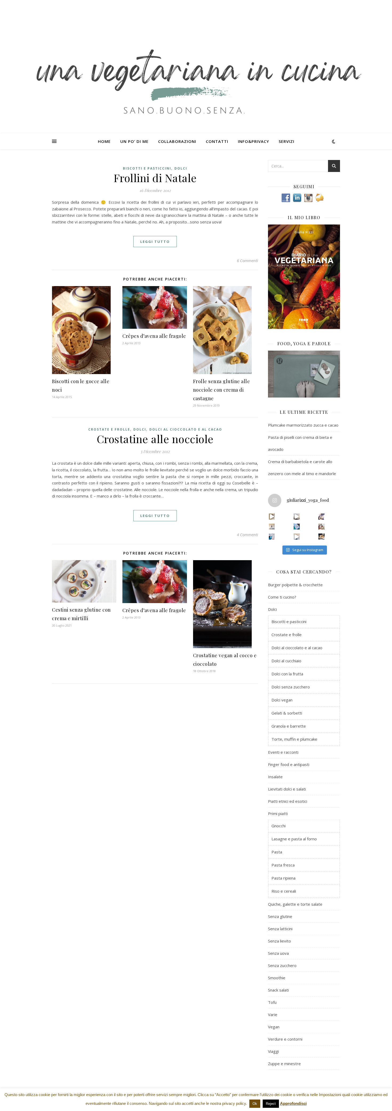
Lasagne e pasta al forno (294, 838)
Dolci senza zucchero (290, 686)
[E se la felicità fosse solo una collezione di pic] (297, 527)
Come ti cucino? (282, 597)
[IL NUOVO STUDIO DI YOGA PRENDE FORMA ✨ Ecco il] (272, 517)
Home (104, 141)
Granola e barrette (288, 726)
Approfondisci (293, 1103)
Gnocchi (278, 825)
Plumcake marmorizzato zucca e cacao (303, 425)
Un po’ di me (134, 141)
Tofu (272, 1002)
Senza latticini (280, 928)
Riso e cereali (283, 891)
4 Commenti (247, 534)
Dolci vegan (282, 700)
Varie (272, 1014)
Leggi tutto (155, 241)
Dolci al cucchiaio (286, 660)
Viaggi (273, 1051)
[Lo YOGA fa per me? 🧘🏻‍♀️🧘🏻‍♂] (297, 517)
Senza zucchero (282, 965)
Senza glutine (280, 916)
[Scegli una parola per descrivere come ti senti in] (321, 527)
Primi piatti (278, 813)
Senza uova (278, 953)
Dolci (180, 168)
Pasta (276, 852)
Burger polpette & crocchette (295, 584)
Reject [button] (271, 1104)
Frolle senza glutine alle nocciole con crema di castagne (221, 390)
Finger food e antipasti (288, 764)
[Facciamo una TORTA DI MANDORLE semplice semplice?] (321, 537)
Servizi (286, 141)
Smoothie (276, 977)
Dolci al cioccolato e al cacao (185, 429)
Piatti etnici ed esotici (287, 801)
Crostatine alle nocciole (155, 439)
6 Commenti (247, 260)
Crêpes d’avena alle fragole (154, 336)
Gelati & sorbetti (286, 713)
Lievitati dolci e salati (287, 789)
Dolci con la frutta (287, 673)
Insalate (275, 776)
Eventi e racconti (283, 752)
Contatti (217, 141)
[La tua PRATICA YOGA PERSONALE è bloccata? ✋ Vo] (297, 537)
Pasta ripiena (283, 878)
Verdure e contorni (285, 1039)
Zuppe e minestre (284, 1063)
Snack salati (278, 990)
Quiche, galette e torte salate (295, 904)
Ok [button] (255, 1104)
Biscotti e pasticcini (147, 168)
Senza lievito (279, 941)
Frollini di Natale (155, 178)
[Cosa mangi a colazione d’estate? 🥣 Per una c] (321, 517)
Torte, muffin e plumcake (294, 739)
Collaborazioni (177, 141)
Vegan (273, 1026)
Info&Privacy (253, 141)
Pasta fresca (283, 865)
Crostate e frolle (109, 429)
